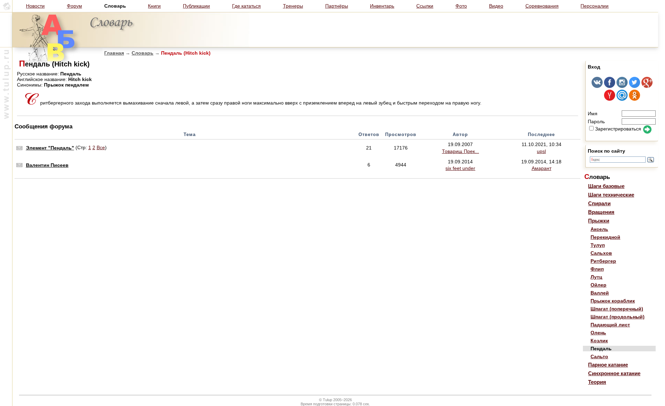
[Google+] (647, 86)
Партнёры (336, 6)
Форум (74, 6)
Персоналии (594, 6)
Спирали (599, 203)
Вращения (601, 212)
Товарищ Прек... (460, 151)
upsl (541, 151)
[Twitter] (634, 86)
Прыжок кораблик (613, 301)
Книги (154, 6)
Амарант (541, 168)
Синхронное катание (614, 373)
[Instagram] (622, 86)
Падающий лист (610, 324)
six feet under (460, 168)
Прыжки (598, 221)
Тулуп (598, 245)
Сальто (599, 356)
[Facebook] (609, 86)
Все (101, 147)
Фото (461, 6)
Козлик (599, 340)
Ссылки (424, 6)
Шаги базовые (606, 186)
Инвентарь (382, 6)
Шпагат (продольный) (618, 316)
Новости (35, 6)
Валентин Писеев (47, 165)
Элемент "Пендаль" (50, 148)
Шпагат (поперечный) (617, 309)
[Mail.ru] (622, 99)
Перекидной (605, 237)
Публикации (196, 6)
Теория (597, 382)
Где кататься (246, 6)
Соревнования (542, 6)
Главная (114, 53)
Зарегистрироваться (618, 129)
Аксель (599, 229)
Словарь (142, 53)
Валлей (600, 293)
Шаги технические (611, 195)
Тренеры (293, 6)
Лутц (596, 277)
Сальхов (601, 253)
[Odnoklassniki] (634, 99)
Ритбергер (603, 261)
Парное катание (608, 365)
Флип (597, 269)
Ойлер (598, 285)
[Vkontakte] (597, 86)
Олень (598, 332)
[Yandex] (609, 99)
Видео (496, 6)
